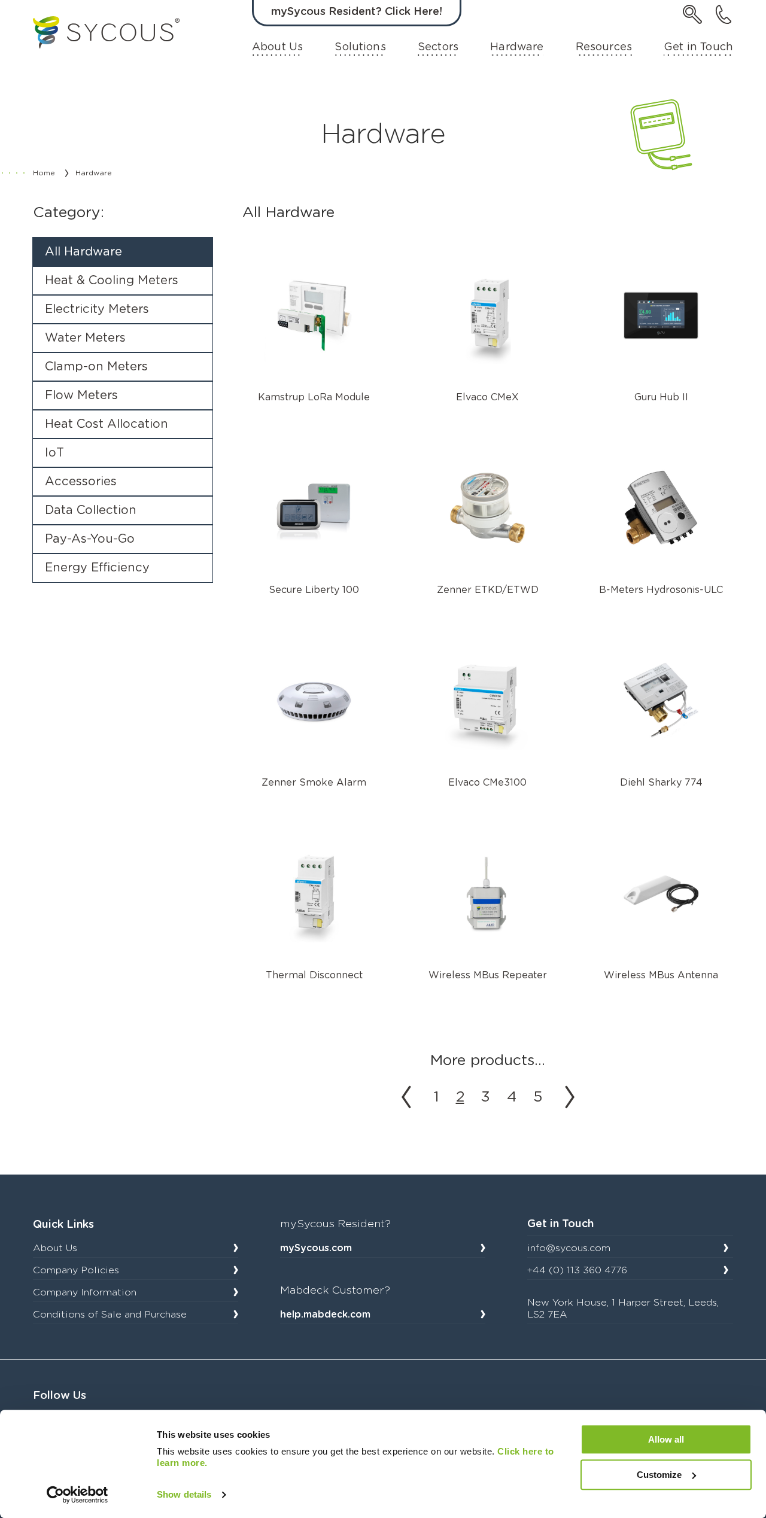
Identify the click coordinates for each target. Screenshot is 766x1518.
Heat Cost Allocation (106, 424)
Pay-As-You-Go (90, 539)
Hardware (516, 47)
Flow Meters (81, 395)
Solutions (360, 47)
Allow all (666, 1439)
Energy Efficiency (97, 568)
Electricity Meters (97, 309)
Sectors (438, 47)
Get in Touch (698, 47)
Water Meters (85, 338)
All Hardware (83, 252)
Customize (659, 1475)
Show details (184, 1494)
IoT (54, 453)
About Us (277, 47)
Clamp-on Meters (96, 367)
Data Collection (90, 510)
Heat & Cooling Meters (111, 281)
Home (44, 173)
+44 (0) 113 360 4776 (577, 1270)
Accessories (81, 482)
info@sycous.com (568, 1248)
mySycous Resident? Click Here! (356, 12)
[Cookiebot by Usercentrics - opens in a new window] (77, 1495)
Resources (604, 47)
